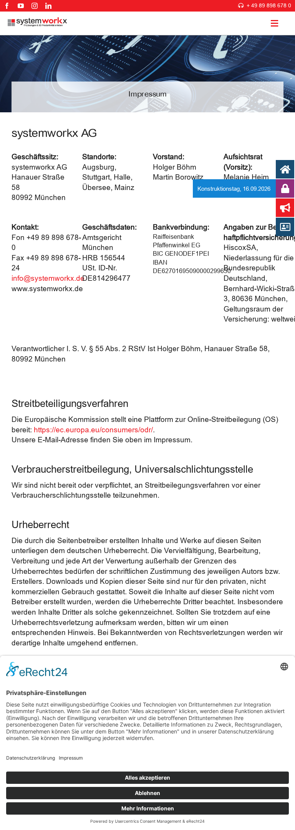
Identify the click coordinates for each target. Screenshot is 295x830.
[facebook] (7, 6)
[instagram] (34, 6)
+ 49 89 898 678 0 (269, 5)
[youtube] (21, 6)
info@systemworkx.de (48, 278)
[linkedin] (48, 6)
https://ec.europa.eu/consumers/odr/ (93, 429)
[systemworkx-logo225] (37, 21)
